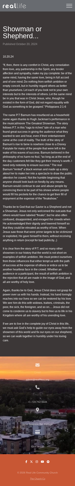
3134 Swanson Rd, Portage (37, 424)
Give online (37, 446)
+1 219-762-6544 (37, 402)
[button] (69, 6)
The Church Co (37, 478)
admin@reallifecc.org (37, 379)
